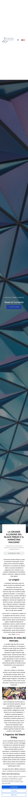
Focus (17, 634)
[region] (14, 784)
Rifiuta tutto (14, 794)
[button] (18, 40)
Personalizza (14, 791)
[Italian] (24, 40)
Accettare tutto (14, 787)
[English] (22, 40)
